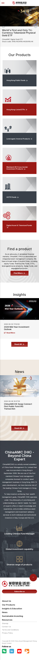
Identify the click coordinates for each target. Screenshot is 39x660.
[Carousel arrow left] (3, 26)
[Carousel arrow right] (35, 26)
